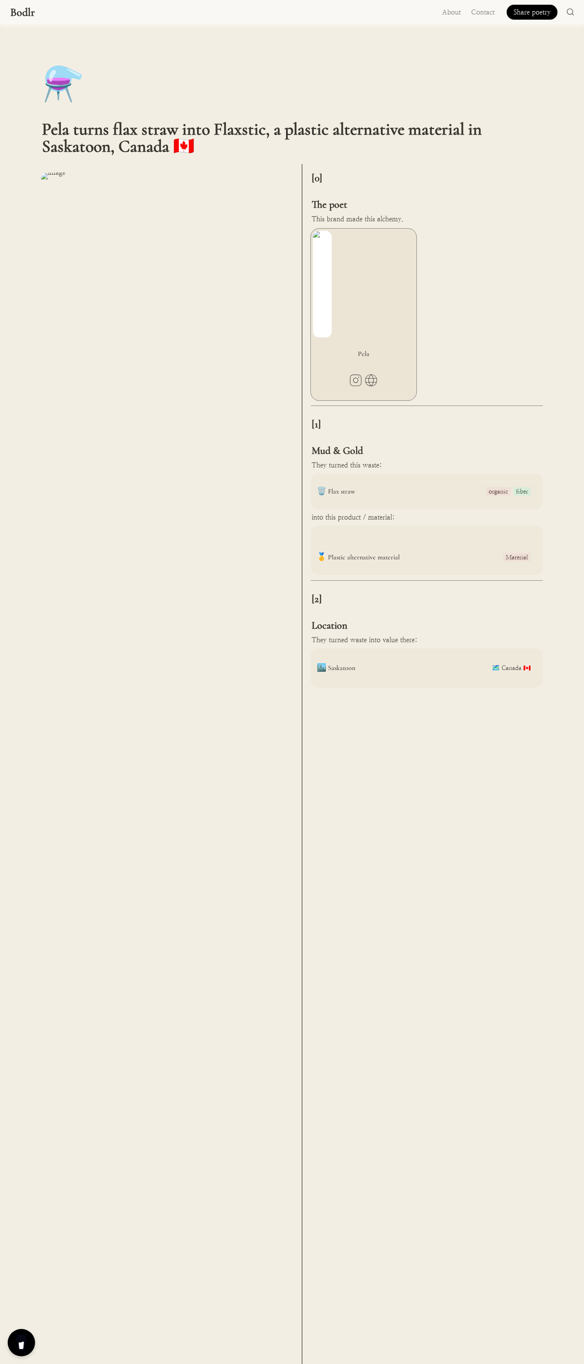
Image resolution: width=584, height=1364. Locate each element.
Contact (483, 12)
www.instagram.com (355, 380)
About (451, 12)
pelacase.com (371, 380)
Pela (317, 233)
